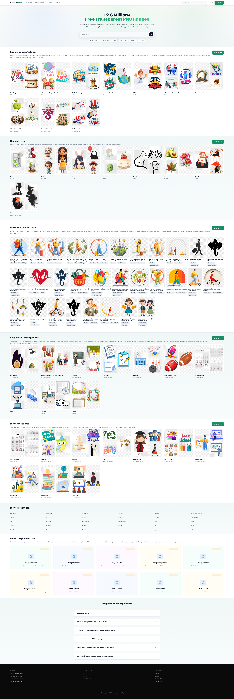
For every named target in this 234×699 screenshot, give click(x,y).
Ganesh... (33, 322)
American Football (170, 375)
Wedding (74, 459)
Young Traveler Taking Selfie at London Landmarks (156, 261)
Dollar (48, 517)
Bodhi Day (13, 375)
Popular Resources (16, 676)
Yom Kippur (14, 93)
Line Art (135, 177)
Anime (74, 177)
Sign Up (85, 676)
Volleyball (193, 530)
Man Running (116, 295)
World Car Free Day (109, 93)
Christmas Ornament (197, 513)
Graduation (137, 459)
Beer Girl (124, 325)
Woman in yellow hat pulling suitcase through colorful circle (97, 261)
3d (11, 177)
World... (13, 263)
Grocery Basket (82, 292)
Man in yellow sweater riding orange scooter (195, 290)
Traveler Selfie (154, 265)
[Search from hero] (151, 34)
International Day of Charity (49, 93)
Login (84, 673)
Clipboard (106, 375)
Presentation (199, 459)
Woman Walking (79, 263)
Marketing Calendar (16, 681)
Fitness (157, 517)
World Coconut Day (16, 129)
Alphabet (13, 513)
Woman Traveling (102, 263)
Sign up (219, 2)
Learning (12, 525)
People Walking (15, 325)
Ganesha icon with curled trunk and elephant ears (59, 290)
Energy (120, 517)
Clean (16, 2)
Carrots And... (142, 292)
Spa (156, 530)
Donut (84, 517)
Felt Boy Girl (142, 325)
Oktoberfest (137, 93)
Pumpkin (48, 530)
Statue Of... (178, 263)
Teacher (49, 2)
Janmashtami (199, 93)
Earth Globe (121, 263)
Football (57, 2)
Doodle (197, 177)
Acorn (114, 40)
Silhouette (13, 213)
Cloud (12, 517)
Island (192, 521)
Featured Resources (16, 679)
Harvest (133, 40)
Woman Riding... (217, 292)
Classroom (75, 495)
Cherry (157, 513)
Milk (156, 525)
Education (44, 495)
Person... (161, 292)
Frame (74, 411)
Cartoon (43, 177)
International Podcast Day (172, 93)
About (157, 673)
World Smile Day (77, 93)
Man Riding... (192, 295)
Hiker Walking (22, 263)
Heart (42, 292)
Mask (84, 525)
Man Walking (194, 265)
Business (85, 513)
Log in (211, 2)
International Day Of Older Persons (52, 375)
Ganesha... (211, 263)
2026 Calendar (199, 375)
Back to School (39, 2)
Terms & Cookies (160, 679)
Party (104, 459)
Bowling (135, 375)
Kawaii (105, 177)
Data (11, 411)
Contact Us (158, 681)
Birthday (44, 459)
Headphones (122, 521)
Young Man (94, 322)
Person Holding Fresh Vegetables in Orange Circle (157, 290)
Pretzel (86, 322)
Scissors (121, 530)
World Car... (170, 292)
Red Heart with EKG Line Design (38, 289)
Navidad (12, 530)
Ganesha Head (212, 265)
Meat (120, 525)
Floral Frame (194, 517)
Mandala (48, 525)
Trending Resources (16, 673)
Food (11, 521)
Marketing (13, 495)
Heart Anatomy (96, 295)
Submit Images (87, 679)
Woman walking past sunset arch (176, 289)
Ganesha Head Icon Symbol (38, 319)
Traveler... (58, 263)
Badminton (49, 513)
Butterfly (121, 513)
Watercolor (167, 177)
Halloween (28, 2)
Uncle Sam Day (76, 129)
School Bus (105, 40)
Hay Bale (141, 40)
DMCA (157, 676)
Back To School (94, 40)
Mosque (193, 525)
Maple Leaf (123, 40)
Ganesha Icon (15, 295)
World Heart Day (33, 292)
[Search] (204, 3)
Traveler (40, 263)
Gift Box (48, 521)
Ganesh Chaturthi (46, 129)
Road (84, 530)
